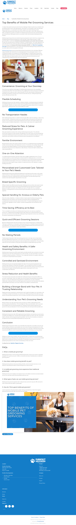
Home (15, 8)
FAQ (41, 8)
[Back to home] (9, 3)
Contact (52, 8)
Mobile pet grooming (6, 50)
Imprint (40, 480)
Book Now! (47, 8)
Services (26, 8)
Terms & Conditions (35, 517)
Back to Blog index (7, 434)
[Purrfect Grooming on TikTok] (13, 506)
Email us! (41, 466)
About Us (41, 475)
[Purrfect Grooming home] (38, 460)
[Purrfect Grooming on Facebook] (9, 506)
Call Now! (64, 8)
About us (20, 8)
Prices (31, 8)
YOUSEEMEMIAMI (40, 521)
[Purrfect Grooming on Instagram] (6, 506)
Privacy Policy (42, 483)
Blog (57, 8)
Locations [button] (36, 8)
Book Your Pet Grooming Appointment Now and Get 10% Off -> (23, 109)
